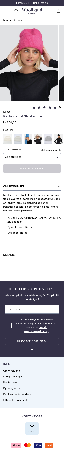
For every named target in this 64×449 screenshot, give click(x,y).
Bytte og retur (11, 388)
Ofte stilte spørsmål (15, 399)
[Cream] (17, 139)
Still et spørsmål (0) (51, 150)
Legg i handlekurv (32, 168)
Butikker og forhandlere (17, 394)
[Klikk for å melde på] (32, 350)
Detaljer (9, 254)
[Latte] (38, 139)
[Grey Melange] (48, 139)
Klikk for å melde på (32, 341)
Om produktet (13, 186)
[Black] (58, 139)
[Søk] (16, 10)
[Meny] (5, 10)
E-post (32, 431)
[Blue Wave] (28, 139)
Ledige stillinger (12, 376)
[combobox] (32, 157)
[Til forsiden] (42, 11)
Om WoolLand (11, 370)
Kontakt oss (10, 382)
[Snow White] (7, 139)
